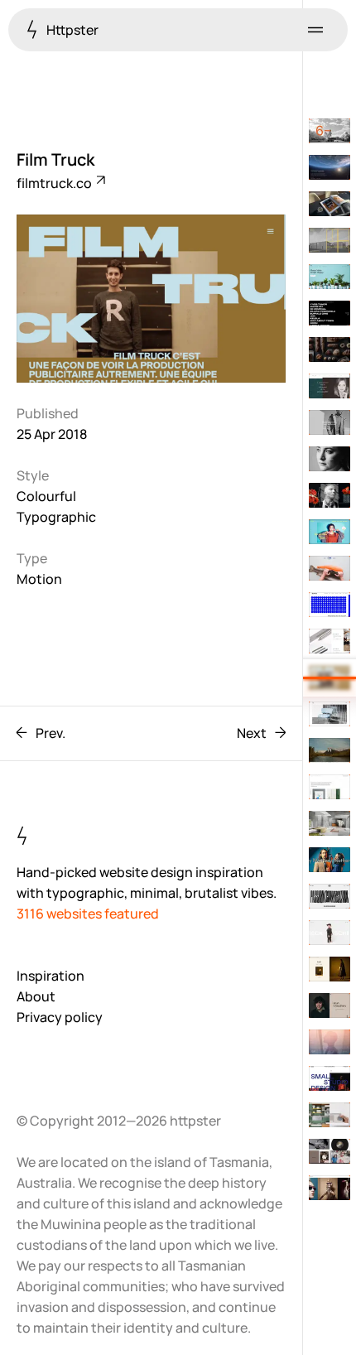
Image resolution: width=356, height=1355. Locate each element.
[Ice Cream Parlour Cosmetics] (329, 532)
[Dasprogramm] (329, 1115)
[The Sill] (329, 276)
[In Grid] (329, 969)
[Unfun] (329, 1151)
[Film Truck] (329, 677)
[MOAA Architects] (329, 240)
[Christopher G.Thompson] (329, 204)
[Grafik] (329, 1078)
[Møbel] (329, 714)
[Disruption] (329, 1005)
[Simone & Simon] (329, 386)
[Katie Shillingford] (329, 1187)
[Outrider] (329, 167)
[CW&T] (329, 641)
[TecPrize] (329, 604)
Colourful (46, 496)
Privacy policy (60, 1017)
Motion (39, 579)
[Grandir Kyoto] (329, 349)
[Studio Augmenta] (329, 313)
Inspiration (50, 976)
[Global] (329, 495)
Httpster (71, 30)
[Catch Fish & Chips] (329, 568)
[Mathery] (329, 859)
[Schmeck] (329, 932)
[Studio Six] (329, 131)
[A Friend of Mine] (329, 823)
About (36, 996)
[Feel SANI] (329, 1042)
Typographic (56, 517)
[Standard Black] (329, 422)
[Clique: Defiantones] (329, 896)
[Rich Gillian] (329, 459)
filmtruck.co (55, 183)
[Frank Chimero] (329, 787)
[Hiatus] (329, 750)
